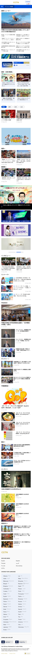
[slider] (16, 65)
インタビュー (5, 256)
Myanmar (23, 583)
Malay (23, 578)
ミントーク (4, 274)
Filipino (7, 601)
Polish (21, 591)
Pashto (21, 596)
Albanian (7, 576)
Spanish (22, 609)
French (7, 604)
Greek (7, 609)
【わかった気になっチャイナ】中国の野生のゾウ (23, 99)
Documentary (19, 565)
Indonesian (9, 622)
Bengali (6, 583)
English (3, 560)
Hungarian (7, 619)
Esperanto (8, 599)
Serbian (22, 604)
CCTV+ (3, 568)
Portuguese (23, 594)
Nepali (21, 586)
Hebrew (6, 614)
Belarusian (8, 581)
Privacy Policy (4, 653)
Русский (3, 565)
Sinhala (21, 606)
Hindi (5, 617)
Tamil (20, 614)
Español (18, 560)
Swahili (22, 611)
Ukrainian (23, 622)
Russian (22, 601)
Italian (6, 624)
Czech (6, 594)
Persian (21, 588)
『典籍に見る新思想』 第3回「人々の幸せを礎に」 (8, 99)
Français (3, 563)
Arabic (6, 578)
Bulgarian (8, 586)
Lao (20, 576)
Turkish (21, 619)
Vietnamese (23, 627)
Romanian (22, 599)
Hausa (6, 611)
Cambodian (7, 588)
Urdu (20, 624)
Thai (20, 617)
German (7, 606)
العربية (17, 563)
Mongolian (22, 581)
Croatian (7, 591)
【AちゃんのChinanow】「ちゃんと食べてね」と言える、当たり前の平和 (23, 84)
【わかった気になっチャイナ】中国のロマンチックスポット (8, 84)
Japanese (7, 627)
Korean (6, 629)
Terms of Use (12, 653)
